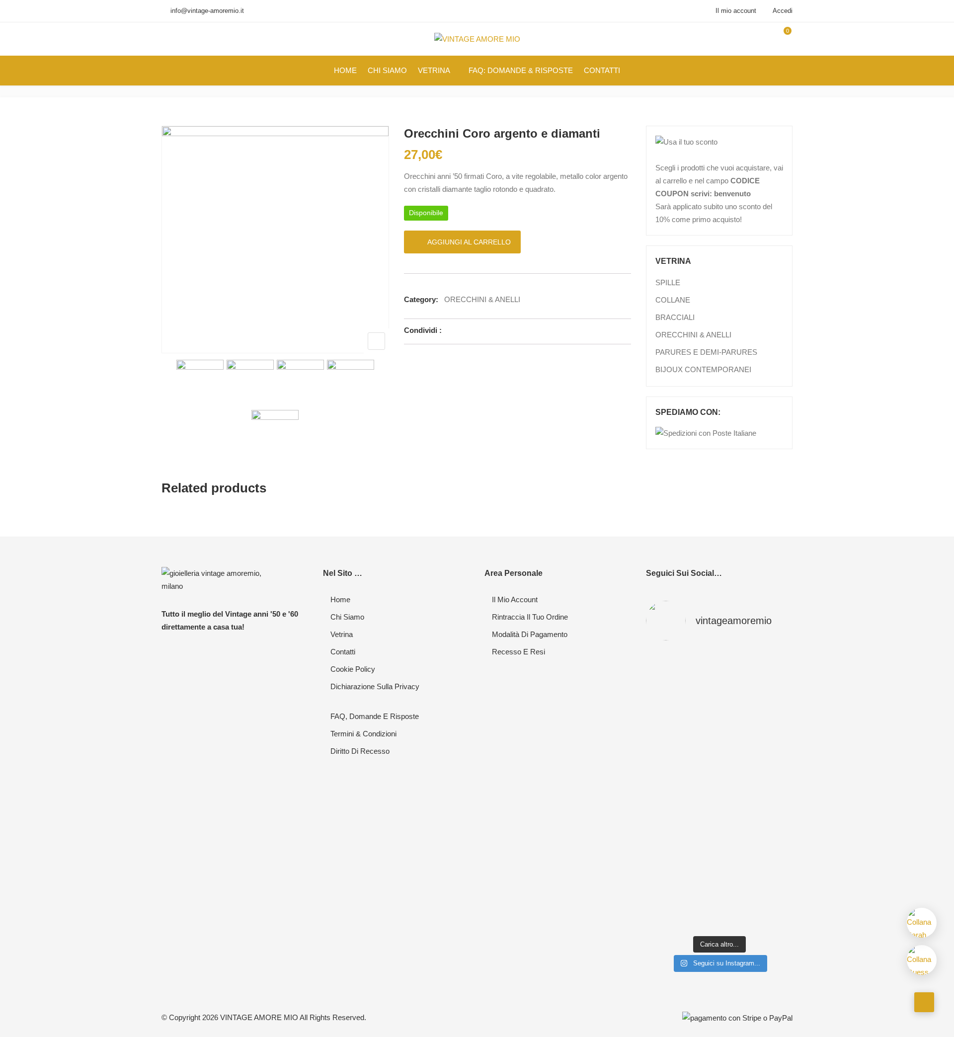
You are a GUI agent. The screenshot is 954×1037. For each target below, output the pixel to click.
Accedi (782, 10)
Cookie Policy (352, 669)
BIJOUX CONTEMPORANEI (703, 369)
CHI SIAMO (387, 70)
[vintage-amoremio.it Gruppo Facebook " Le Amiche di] (670, 697)
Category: (421, 299)
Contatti (342, 651)
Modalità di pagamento (529, 634)
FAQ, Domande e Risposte (374, 716)
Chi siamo (347, 617)
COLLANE (672, 300)
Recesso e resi (518, 651)
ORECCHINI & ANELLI (482, 299)
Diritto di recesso (360, 751)
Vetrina (341, 634)
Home (340, 599)
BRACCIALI (675, 317)
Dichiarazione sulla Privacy (374, 686)
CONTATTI (602, 70)
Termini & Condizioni (363, 733)
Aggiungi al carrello (469, 242)
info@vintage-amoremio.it (207, 10)
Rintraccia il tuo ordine (530, 617)
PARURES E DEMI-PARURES (706, 352)
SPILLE (667, 282)
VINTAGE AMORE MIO (259, 1017)
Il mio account (736, 10)
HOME (345, 70)
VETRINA (434, 70)
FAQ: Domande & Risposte (521, 70)
